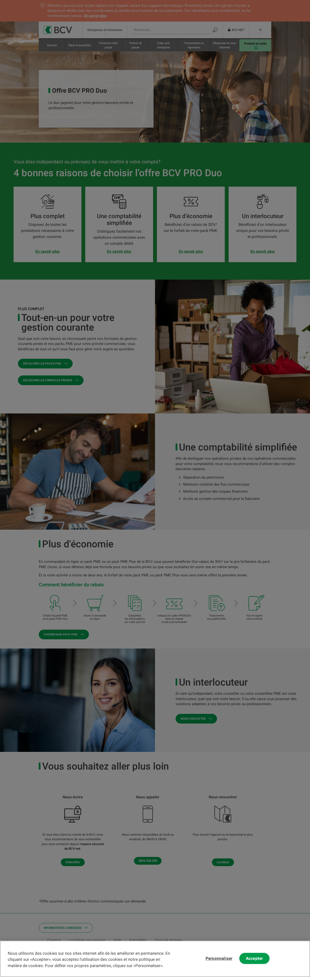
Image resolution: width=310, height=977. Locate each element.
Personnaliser (219, 958)
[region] (155, 959)
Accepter (254, 958)
